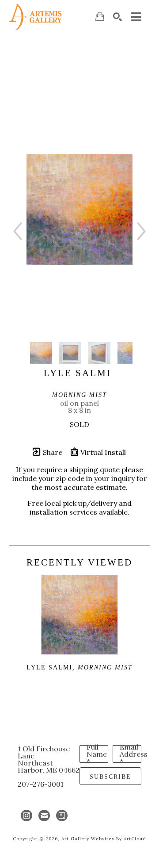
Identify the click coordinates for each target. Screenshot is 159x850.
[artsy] (62, 815)
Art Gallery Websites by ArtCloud (103, 839)
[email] (44, 815)
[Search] (117, 16)
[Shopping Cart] (99, 17)
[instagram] (26, 815)
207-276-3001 (41, 784)
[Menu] (136, 16)
